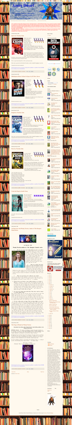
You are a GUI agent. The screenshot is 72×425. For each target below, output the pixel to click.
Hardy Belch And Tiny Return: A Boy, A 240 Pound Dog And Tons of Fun (55, 144)
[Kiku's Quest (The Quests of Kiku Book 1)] (49, 160)
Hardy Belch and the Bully (55, 191)
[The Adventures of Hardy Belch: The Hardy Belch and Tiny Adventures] (49, 110)
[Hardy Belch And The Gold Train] (49, 215)
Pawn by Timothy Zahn (17, 149)
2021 (49, 282)
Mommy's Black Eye (54, 93)
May (50, 294)
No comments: (23, 71)
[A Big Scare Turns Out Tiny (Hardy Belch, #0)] (49, 225)
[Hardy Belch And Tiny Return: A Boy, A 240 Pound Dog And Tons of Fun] (49, 145)
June (50, 293)
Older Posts (42, 371)
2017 (49, 318)
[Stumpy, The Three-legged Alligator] (49, 183)
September (51, 289)
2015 (49, 321)
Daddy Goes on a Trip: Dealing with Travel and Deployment (55, 137)
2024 (49, 277)
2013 (49, 323)
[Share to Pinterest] (32, 71)
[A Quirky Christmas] (49, 99)
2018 (49, 316)
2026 (49, 274)
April (50, 296)
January (50, 313)
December (51, 284)
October (50, 287)
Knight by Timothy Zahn (17, 112)
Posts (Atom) (18, 373)
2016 (49, 319)
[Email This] (28, 71)
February (50, 299)
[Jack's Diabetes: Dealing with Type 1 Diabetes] (49, 171)
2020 (49, 283)
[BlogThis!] (29, 71)
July (50, 292)
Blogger (52, 412)
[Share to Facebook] (31, 71)
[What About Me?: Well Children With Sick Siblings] (49, 123)
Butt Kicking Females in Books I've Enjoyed (18, 20)
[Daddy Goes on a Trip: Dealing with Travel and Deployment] (49, 137)
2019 (49, 315)
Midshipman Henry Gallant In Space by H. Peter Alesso (25, 76)
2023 (49, 279)
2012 (49, 325)
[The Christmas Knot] (49, 133)
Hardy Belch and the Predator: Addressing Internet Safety (54, 197)
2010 (49, 328)
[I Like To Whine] (49, 230)
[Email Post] (27, 71)
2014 (49, 322)
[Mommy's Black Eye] (49, 94)
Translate (55, 84)
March (50, 297)
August (50, 290)
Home (28, 371)
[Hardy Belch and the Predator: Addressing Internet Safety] (49, 198)
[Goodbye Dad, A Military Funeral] (49, 177)
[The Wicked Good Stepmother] (49, 104)
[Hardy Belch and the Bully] (49, 193)
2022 (49, 280)
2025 (49, 276)
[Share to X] (30, 71)
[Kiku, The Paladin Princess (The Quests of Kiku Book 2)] (49, 188)
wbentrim (50, 345)
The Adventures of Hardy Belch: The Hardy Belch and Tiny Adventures (55, 109)
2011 (49, 326)
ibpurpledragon (51, 343)
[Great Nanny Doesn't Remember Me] (49, 220)
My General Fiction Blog (42, 20)
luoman (45, 412)
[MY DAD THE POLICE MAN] (49, 211)
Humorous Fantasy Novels (31, 20)
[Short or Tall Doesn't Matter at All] (49, 117)
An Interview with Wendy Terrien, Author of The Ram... (54, 309)
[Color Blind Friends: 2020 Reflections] (49, 166)
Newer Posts (13, 371)
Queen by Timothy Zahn (17, 36)
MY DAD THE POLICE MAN (55, 209)
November (51, 286)
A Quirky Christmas (54, 98)
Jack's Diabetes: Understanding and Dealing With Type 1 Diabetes (55, 203)
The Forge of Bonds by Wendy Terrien (21, 325)
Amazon (49, 35)
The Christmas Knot (54, 131)
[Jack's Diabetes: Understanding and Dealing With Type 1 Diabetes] (49, 204)
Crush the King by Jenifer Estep (19, 191)
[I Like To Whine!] (49, 127)
